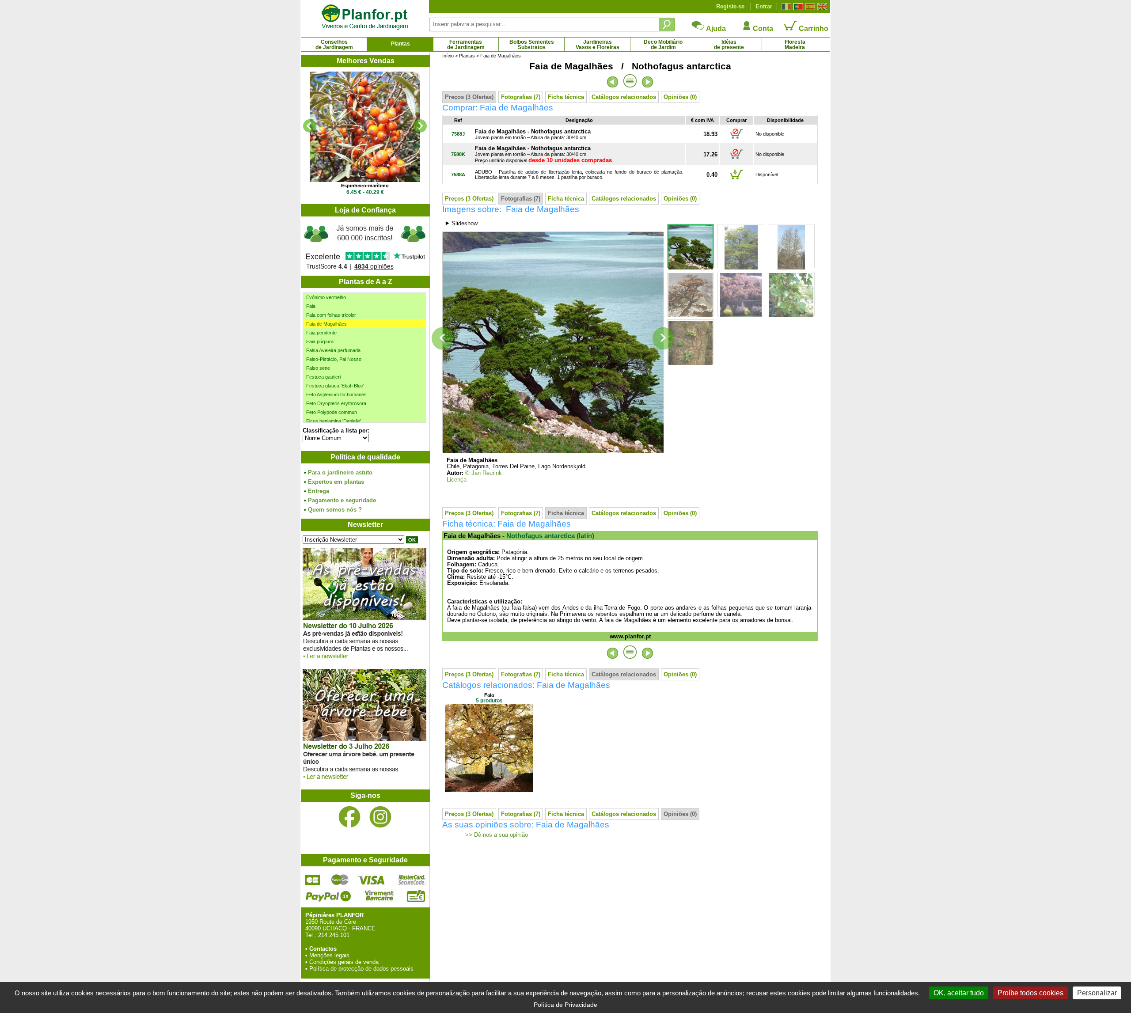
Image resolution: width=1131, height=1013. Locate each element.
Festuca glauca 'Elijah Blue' (335, 385)
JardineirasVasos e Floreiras (597, 44)
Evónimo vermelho (326, 297)
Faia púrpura (320, 341)
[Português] (797, 6)
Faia (310, 306)
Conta (762, 28)
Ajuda (715, 28)
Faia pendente (321, 332)
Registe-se (730, 6)
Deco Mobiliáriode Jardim (663, 44)
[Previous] (309, 126)
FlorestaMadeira (795, 44)
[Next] (420, 126)
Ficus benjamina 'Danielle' (333, 421)
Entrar (763, 6)
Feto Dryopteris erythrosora (336, 403)
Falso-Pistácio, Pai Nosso (333, 359)
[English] (821, 6)
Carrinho (812, 28)
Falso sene (318, 368)
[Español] (809, 6)
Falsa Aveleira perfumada (333, 350)
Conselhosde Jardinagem (334, 44)
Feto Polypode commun (331, 412)
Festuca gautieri (323, 376)
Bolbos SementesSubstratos (531, 44)
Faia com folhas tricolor (331, 315)
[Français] (785, 6)
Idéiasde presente (729, 44)
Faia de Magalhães (326, 323)
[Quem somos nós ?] (365, 246)
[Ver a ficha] (365, 127)
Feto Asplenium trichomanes (336, 394)
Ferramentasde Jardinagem (466, 44)
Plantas (400, 44)
